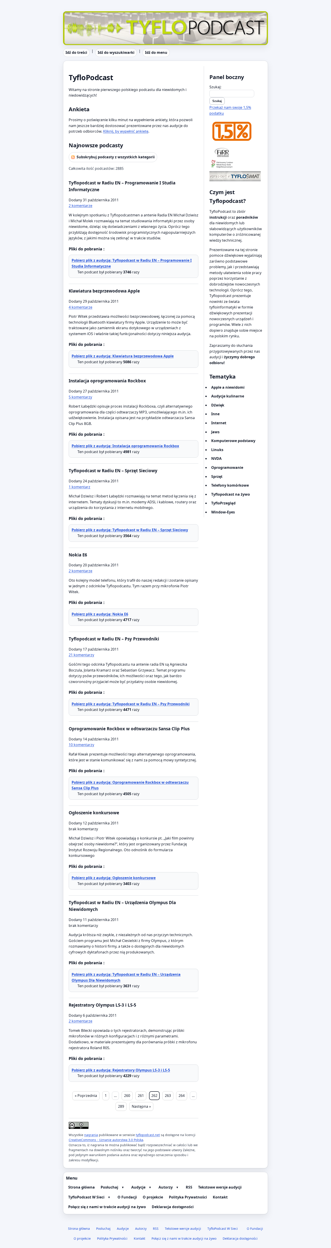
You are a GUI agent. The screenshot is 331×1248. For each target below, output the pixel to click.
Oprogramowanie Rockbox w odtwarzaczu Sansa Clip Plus (129, 728)
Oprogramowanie (227, 467)
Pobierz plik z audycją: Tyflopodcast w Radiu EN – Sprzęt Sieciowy (130, 529)
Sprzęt (216, 476)
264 (182, 1095)
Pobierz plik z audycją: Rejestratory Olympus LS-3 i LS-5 (121, 1070)
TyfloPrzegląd (223, 503)
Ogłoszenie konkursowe (94, 812)
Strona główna (81, 1187)
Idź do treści (76, 52)
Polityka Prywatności (188, 1197)
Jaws (215, 431)
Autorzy (166, 1187)
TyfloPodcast (74, 13)
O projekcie (153, 1197)
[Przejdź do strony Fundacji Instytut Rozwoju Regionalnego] (235, 152)
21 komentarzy (81, 654)
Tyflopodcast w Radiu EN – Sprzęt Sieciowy (113, 470)
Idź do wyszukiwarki (116, 52)
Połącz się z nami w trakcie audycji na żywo (107, 1206)
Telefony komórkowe (230, 485)
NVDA (216, 458)
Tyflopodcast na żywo (230, 494)
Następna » (141, 1106)
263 (168, 1095)
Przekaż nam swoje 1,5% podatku (230, 110)
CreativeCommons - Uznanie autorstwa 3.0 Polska (106, 1140)
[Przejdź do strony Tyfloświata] (235, 176)
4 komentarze (80, 307)
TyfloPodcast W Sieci (86, 1197)
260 (127, 1095)
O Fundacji (127, 1197)
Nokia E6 (78, 555)
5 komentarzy (80, 397)
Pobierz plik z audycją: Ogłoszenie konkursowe (114, 877)
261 (141, 1095)
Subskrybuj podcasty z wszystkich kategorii (116, 156)
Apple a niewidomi (228, 387)
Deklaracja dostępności (173, 1206)
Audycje (138, 1187)
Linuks (217, 449)
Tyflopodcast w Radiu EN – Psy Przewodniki (114, 639)
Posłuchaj (109, 1187)
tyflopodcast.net (148, 1135)
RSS (189, 1187)
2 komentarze (80, 205)
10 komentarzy (81, 744)
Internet (218, 422)
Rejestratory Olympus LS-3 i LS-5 (102, 1005)
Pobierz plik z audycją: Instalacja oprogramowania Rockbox (125, 445)
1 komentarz (79, 486)
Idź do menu (156, 52)
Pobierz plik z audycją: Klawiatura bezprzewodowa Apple (123, 356)
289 (121, 1106)
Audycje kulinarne (227, 396)
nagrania (91, 1135)
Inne (215, 413)
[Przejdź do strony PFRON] (235, 164)
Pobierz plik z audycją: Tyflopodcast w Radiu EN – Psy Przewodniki (131, 703)
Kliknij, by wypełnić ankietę (125, 131)
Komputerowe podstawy (233, 440)
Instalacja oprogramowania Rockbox (107, 380)
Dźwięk (217, 405)
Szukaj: (215, 86)
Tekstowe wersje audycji (220, 1187)
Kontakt (220, 1197)
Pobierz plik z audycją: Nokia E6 (100, 614)
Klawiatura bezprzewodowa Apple (104, 291)
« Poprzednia (86, 1095)
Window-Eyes (223, 512)
